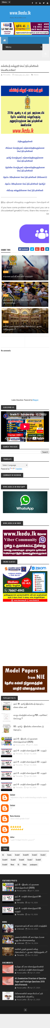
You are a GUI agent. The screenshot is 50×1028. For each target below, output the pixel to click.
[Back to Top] (25, 1009)
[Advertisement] (25, 630)
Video (25, 864)
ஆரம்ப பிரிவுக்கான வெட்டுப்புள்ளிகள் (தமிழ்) (25, 183)
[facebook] (32, 2)
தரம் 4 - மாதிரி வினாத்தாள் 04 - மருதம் (30, 750)
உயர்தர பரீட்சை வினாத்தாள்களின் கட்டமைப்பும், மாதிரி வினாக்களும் (29, 968)
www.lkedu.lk (20, 12)
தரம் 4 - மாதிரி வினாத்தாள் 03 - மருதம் (30, 761)
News (36, 74)
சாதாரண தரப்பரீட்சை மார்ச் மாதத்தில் (18, 276)
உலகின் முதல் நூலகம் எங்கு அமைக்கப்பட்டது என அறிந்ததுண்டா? (22, 327)
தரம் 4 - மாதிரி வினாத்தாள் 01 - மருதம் (29, 784)
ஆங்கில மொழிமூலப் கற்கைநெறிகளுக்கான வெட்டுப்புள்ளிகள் (25, 169)
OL (18, 864)
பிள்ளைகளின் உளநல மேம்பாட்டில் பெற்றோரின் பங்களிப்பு (29, 995)
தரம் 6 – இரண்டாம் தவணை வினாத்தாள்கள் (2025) (25, 740)
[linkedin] (40, 2)
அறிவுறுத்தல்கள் (25, 141)
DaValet (12, 795)
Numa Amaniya (15, 816)
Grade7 (30, 859)
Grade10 (26, 855)
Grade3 (43, 855)
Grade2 (34, 855)
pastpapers (33, 864)
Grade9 (4, 864)
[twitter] (43, 2)
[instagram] (36, 2)
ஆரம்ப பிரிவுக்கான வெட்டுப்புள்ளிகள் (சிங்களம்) (25, 177)
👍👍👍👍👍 (15, 826)
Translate (18, 468)
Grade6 (21, 859)
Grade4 (4, 859)
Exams (9, 855)
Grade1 (17, 855)
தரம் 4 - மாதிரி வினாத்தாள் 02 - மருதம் (30, 772)
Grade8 (38, 859)
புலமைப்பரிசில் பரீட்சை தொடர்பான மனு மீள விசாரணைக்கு (20, 301)
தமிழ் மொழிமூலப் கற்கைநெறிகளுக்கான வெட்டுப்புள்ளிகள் (25, 159)
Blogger (35, 399)
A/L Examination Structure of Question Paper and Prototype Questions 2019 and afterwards (30, 981)
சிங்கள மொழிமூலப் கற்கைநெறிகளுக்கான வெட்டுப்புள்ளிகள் (25, 149)
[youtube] (47, 2)
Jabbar (12, 837)
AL (3, 855)
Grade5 (13, 859)
